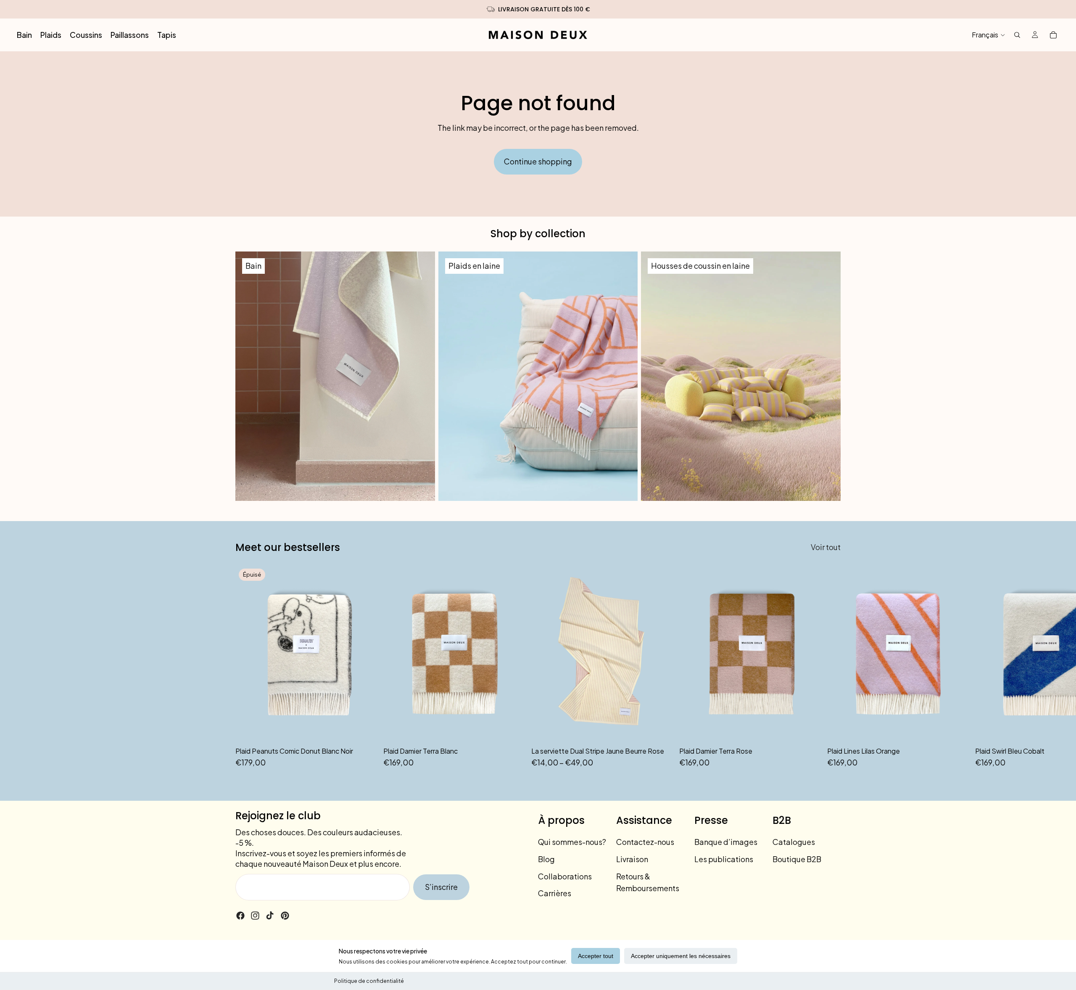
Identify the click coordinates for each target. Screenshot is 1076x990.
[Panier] (1053, 35)
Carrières (554, 893)
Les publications (723, 859)
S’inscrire (441, 887)
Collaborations (565, 876)
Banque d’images (725, 842)
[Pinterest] (285, 916)
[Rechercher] (1017, 35)
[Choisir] (659, 728)
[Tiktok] (270, 916)
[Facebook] (240, 916)
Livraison (632, 859)
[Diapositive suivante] (831, 667)
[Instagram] (255, 916)
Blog (546, 859)
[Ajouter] (511, 728)
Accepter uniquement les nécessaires (681, 956)
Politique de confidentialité (369, 981)
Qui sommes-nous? (572, 842)
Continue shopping (538, 161)
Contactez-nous (645, 842)
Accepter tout (595, 956)
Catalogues (794, 842)
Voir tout (826, 547)
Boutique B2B (797, 859)
